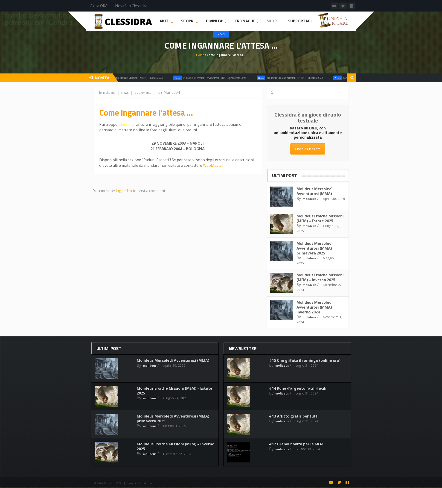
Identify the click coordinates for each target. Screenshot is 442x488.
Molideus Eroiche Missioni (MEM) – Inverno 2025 (281, 77)
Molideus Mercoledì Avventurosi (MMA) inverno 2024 (315, 307)
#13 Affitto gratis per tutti (294, 416)
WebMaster (213, 165)
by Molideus (107, 93)
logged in (124, 190)
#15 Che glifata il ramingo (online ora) (304, 360)
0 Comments (142, 93)
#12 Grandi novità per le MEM (296, 444)
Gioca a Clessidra (307, 149)
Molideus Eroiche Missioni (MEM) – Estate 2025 (122, 77)
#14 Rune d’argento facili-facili (297, 388)
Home (200, 55)
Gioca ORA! (99, 5)
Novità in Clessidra (131, 5)
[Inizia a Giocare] (333, 19)
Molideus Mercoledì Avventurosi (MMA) (315, 191)
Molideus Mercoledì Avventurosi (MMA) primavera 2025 (201, 77)
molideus (309, 199)
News (221, 34)
